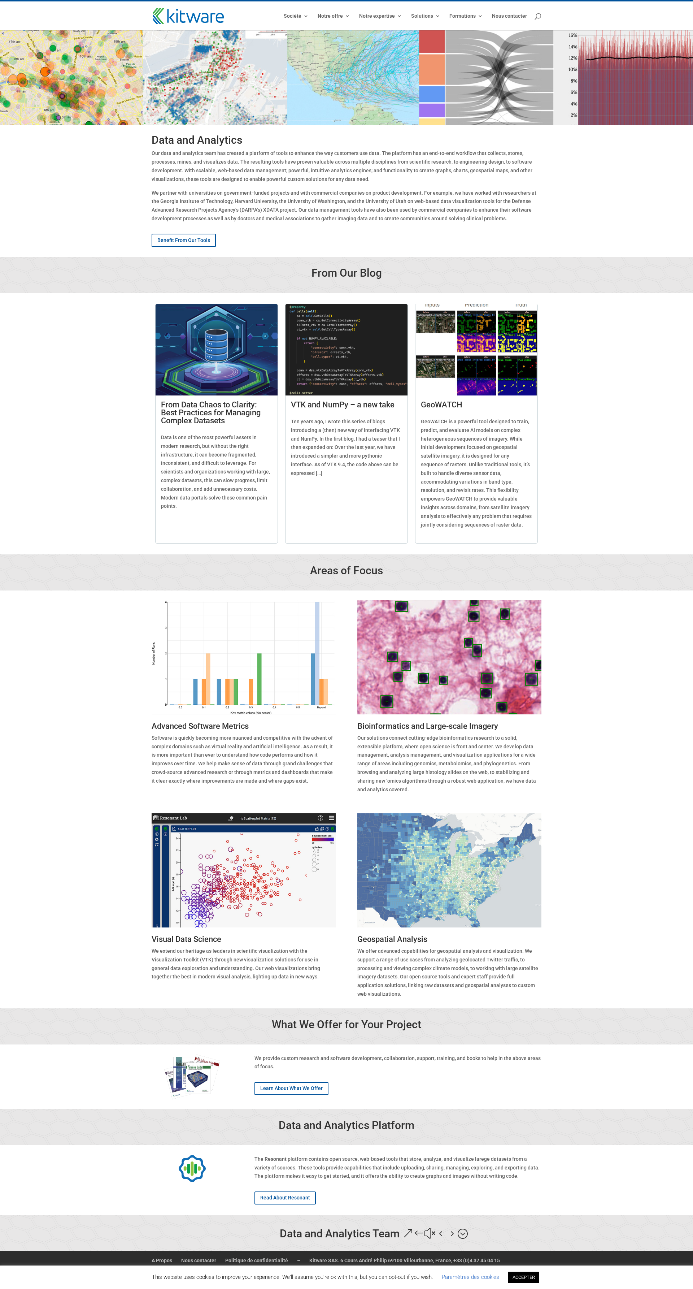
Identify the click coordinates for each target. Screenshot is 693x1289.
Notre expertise (377, 16)
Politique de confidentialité (256, 1260)
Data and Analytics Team (340, 1233)
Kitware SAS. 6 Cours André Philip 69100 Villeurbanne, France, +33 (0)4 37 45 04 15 (404, 1260)
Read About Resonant (285, 1198)
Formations (462, 16)
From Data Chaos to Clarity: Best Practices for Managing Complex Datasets (211, 412)
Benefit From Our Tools (183, 240)
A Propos (162, 1260)
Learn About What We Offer (291, 1088)
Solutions (422, 16)
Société (292, 16)
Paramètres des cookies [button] (470, 1277)
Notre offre (330, 16)
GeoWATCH (441, 404)
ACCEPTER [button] (524, 1277)
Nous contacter (509, 16)
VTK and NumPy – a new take (343, 404)
